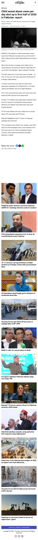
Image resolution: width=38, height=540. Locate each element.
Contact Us (12, 527)
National (4, 8)
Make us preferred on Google (10, 148)
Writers (18, 527)
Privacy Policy (25, 527)
